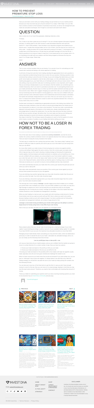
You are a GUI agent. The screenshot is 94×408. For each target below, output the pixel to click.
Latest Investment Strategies (52, 386)
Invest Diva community (39, 275)
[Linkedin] (25, 391)
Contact (51, 390)
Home (37, 382)
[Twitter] (21, 391)
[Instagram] (7, 391)
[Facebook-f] (10, 391)
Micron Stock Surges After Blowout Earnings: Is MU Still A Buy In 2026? (66, 306)
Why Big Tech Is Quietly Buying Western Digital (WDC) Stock (27, 349)
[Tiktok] (14, 391)
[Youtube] (17, 391)
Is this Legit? (50, 3)
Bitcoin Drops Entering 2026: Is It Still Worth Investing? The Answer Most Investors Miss (27, 306)
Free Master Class (62, 3)
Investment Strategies (77, 3)
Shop (88, 3)
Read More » (59, 331)
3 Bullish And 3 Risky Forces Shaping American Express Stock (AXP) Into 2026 (46, 306)
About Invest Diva (38, 3)
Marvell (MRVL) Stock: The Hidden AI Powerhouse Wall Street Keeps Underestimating (46, 349)
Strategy (38, 391)
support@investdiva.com (16, 387)
